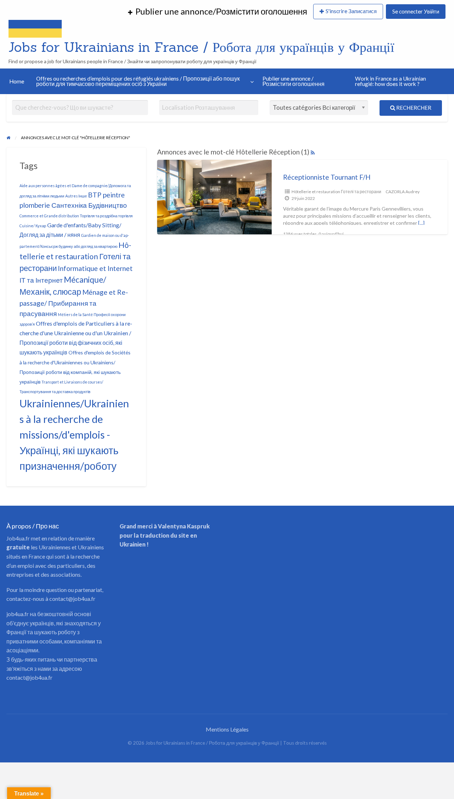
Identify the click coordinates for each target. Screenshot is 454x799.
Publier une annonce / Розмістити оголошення (293, 81)
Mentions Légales (227, 729)
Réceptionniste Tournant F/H (327, 177)
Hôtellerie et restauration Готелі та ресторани (75, 256)
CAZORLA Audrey (403, 191)
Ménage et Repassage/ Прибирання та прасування (74, 302)
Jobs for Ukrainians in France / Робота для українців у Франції (201, 46)
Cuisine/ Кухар (33, 225)
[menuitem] (217, 11)
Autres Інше (76, 196)
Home (16, 81)
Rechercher (413, 107)
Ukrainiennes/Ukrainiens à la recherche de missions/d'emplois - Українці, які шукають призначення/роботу (74, 434)
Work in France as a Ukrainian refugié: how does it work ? (390, 81)
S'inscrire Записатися (351, 11)
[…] (421, 223)
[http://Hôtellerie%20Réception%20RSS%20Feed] (313, 152)
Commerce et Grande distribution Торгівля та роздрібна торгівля (76, 215)
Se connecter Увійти (415, 11)
